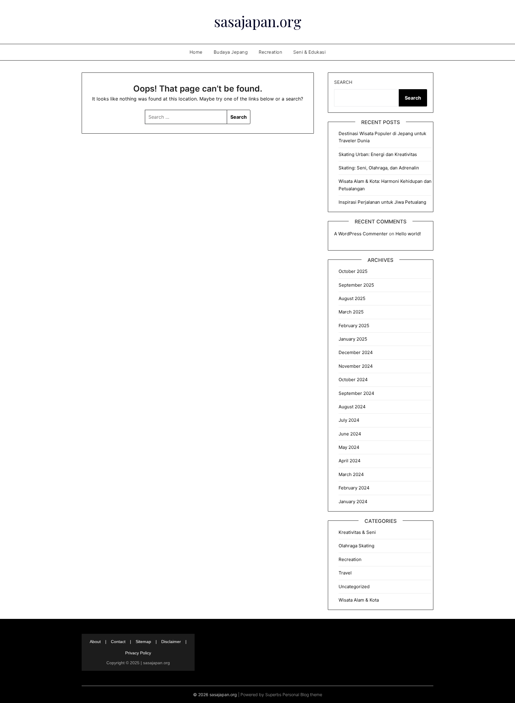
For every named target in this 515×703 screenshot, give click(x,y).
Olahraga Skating (356, 546)
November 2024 (356, 366)
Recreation (270, 52)
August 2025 (352, 298)
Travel (345, 573)
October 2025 (353, 271)
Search (343, 82)
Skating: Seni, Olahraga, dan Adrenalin (379, 168)
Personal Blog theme (302, 694)
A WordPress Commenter (361, 234)
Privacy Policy (138, 653)
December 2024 (356, 352)
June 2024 (350, 434)
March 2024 (351, 474)
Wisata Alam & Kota (359, 600)
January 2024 (353, 501)
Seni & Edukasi (309, 52)
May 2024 (349, 447)
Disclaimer (171, 641)
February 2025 (354, 325)
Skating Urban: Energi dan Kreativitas (378, 154)
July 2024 (349, 420)
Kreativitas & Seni (357, 532)
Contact (118, 641)
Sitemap (143, 641)
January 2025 (353, 339)
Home (196, 52)
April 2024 (350, 460)
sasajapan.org (257, 21)
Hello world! (408, 234)
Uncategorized (354, 586)
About (95, 641)
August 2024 (352, 407)
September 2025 (356, 285)
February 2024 (354, 488)
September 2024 (356, 393)
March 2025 (351, 312)
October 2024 (353, 379)
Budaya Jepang (231, 52)
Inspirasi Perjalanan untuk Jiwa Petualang (382, 202)
